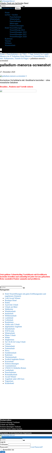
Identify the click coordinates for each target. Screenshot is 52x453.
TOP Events (9, 331)
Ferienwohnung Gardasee (10, 422)
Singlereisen (9, 340)
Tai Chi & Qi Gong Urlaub (15, 342)
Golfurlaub (9, 320)
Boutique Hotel (11, 300)
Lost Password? (37, 447)
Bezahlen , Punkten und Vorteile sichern (16, 87)
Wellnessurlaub (10, 316)
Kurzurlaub (9, 361)
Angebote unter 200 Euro (14, 379)
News (7, 351)
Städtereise (9, 309)
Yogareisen (9, 381)
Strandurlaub (10, 329)
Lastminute (9, 318)
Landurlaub (9, 370)
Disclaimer (4, 433)
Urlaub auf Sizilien (7, 424)
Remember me (8, 450)
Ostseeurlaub (10, 346)
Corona (8, 344)
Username (4, 444)
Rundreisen (9, 322)
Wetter (7, 337)
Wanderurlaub (10, 311)
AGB (11, 433)
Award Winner (10, 377)
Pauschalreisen (12, 54)
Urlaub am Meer (11, 307)
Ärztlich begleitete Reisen (14, 359)
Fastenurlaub (10, 348)
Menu (18, 8)
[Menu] (1, 49)
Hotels (7, 303)
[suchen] (24, 6)
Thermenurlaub (11, 357)
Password (3, 447)
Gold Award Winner (12, 298)
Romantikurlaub (11, 375)
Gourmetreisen (10, 366)
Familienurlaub (10, 353)
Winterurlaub (10, 333)
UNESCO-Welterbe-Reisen (15, 368)
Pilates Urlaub (10, 335)
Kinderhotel (9, 383)
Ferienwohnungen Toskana (10, 427)
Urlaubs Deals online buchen (11, 429)
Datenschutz (18, 433)
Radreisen (8, 355)
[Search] (1, 52)
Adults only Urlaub (12, 324)
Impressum (27, 433)
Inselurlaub (9, 313)
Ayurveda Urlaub (11, 305)
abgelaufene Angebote (13, 327)
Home (2, 54)
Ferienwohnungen (12, 364)
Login (2, 452)
